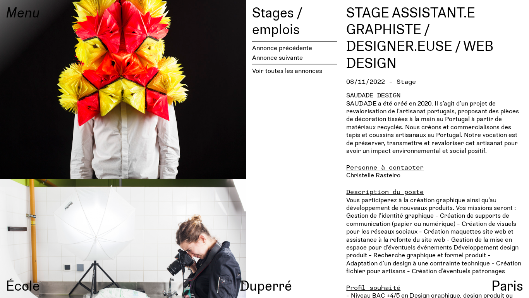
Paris (507, 285)
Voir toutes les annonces (287, 70)
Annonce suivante (277, 57)
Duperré (266, 285)
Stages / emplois (277, 20)
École (23, 285)
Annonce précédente (282, 47)
